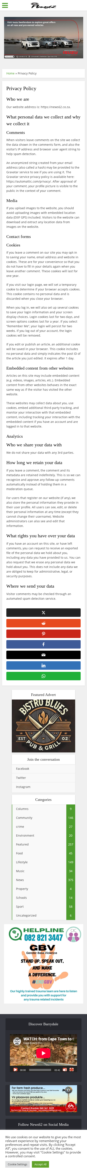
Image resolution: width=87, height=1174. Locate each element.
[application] (43, 1053)
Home (10, 73)
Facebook (22, 769)
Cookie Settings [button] (17, 1164)
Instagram (23, 787)
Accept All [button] (40, 1164)
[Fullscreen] (71, 1069)
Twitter (21, 778)
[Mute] (65, 1069)
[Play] (15, 1069)
